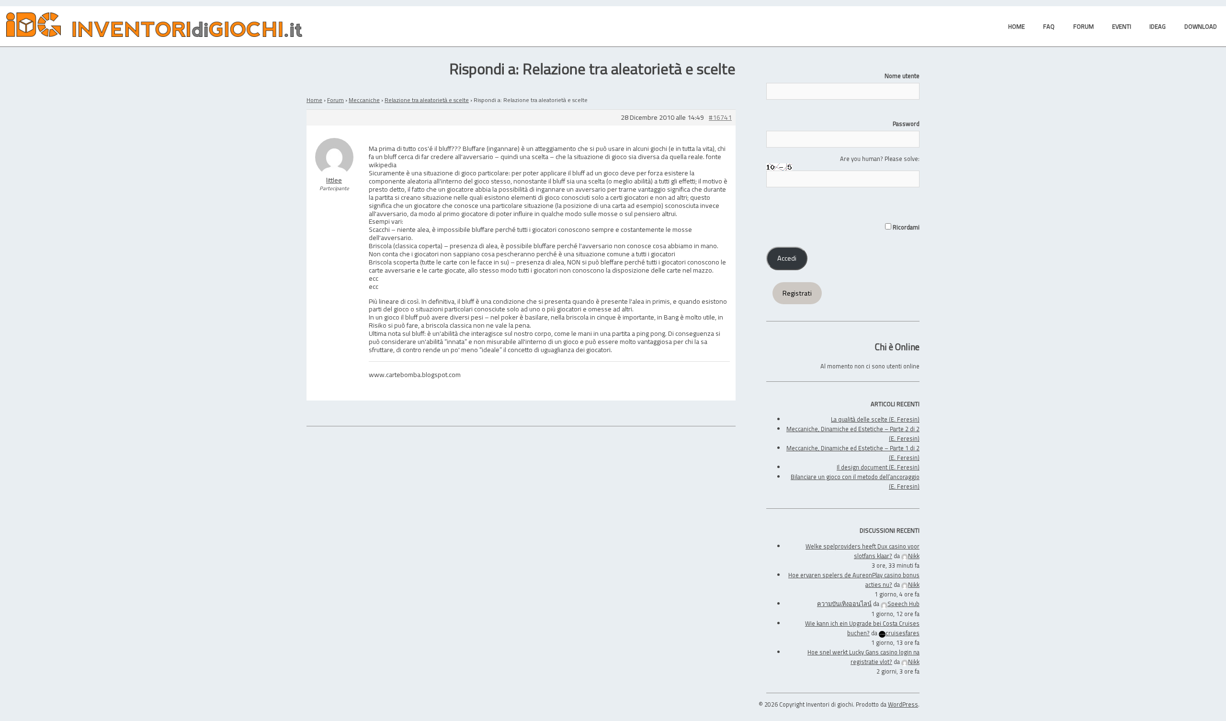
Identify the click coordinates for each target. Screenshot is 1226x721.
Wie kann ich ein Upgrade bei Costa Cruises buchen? (862, 628)
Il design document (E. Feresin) (878, 467)
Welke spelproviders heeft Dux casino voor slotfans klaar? (863, 551)
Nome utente (902, 75)
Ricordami (905, 227)
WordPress (903, 704)
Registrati (797, 293)
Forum (335, 99)
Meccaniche (364, 99)
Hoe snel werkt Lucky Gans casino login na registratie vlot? (863, 656)
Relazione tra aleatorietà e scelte (427, 99)
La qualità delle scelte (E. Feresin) (875, 419)
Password (906, 123)
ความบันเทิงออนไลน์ (844, 603)
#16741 (720, 118)
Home (314, 99)
